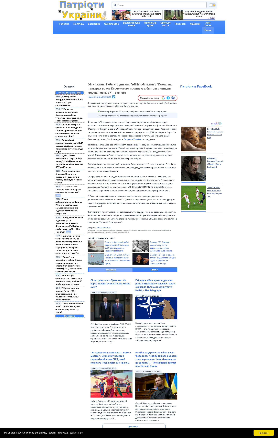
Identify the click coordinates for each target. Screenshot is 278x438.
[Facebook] (173, 98)
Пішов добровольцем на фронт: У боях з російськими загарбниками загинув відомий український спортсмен (68, 206)
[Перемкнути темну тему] (212, 5)
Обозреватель (104, 227)
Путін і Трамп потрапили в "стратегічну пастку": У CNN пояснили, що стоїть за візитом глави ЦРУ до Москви (69, 161)
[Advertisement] (139, 60)
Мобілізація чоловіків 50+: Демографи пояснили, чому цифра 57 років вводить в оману (68, 279)
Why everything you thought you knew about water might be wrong (199, 13)
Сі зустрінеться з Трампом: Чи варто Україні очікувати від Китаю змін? (68, 189)
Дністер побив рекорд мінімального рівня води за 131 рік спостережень (69, 101)
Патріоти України (132, 139)
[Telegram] (168, 98)
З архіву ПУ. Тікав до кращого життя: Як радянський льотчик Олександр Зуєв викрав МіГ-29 (161, 247)
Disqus (154, 269)
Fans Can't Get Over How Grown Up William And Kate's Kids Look (146, 13)
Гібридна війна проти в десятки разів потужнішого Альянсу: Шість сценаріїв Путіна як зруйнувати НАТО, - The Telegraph (69, 224)
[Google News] (163, 98)
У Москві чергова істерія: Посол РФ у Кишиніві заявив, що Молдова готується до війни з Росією (67, 293)
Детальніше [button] (76, 432)
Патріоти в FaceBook (196, 86)
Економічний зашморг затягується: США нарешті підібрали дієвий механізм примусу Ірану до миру (69, 146)
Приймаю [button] (264, 433)
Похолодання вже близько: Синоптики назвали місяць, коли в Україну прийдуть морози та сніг (68, 176)
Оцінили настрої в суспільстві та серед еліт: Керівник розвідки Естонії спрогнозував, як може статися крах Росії (68, 130)
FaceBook (111, 269)
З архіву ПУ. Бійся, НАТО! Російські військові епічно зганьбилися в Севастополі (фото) (117, 259)
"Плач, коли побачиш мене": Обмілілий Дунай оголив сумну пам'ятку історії (69, 307)
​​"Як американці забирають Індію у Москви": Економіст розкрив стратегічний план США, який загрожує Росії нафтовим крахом (110, 357)
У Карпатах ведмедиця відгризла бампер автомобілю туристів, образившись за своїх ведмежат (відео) (68, 115)
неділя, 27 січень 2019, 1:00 (99, 97)
